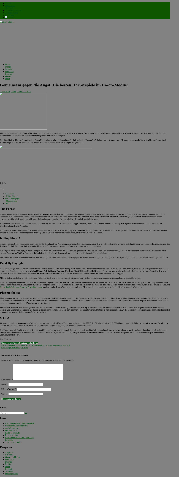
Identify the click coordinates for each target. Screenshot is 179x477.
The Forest (10, 194)
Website (4, 394)
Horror (35, 343)
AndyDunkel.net (12, 428)
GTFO (8, 203)
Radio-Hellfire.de (12, 433)
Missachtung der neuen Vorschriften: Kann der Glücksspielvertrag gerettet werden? (35, 345)
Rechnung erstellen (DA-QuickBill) (20, 423)
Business (9, 455)
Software (9, 69)
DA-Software (11, 430)
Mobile (8, 67)
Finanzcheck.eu (11, 435)
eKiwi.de (9, 8)
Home (7, 64)
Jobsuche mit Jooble (13, 442)
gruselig (29, 343)
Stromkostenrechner (13, 10)
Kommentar (7, 380)
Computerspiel (7, 343)
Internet (8, 74)
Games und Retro (24, 91)
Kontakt (8, 3)
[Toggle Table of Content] (2, 189)
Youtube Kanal (11, 13)
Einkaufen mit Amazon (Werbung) (19, 437)
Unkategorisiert (11, 474)
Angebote (9, 452)
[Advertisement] (85, 42)
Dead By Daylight (13, 198)
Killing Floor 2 (12, 196)
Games (8, 76)
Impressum (9, 15)
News (7, 79)
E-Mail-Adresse (8, 389)
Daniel (13, 91)
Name (4, 384)
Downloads (10, 5)
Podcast (8, 469)
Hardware (9, 71)
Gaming (22, 343)
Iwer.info (9, 440)
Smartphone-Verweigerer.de (16, 426)
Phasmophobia (11, 201)
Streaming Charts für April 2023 (14, 348)
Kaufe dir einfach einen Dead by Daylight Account (21, 287)
